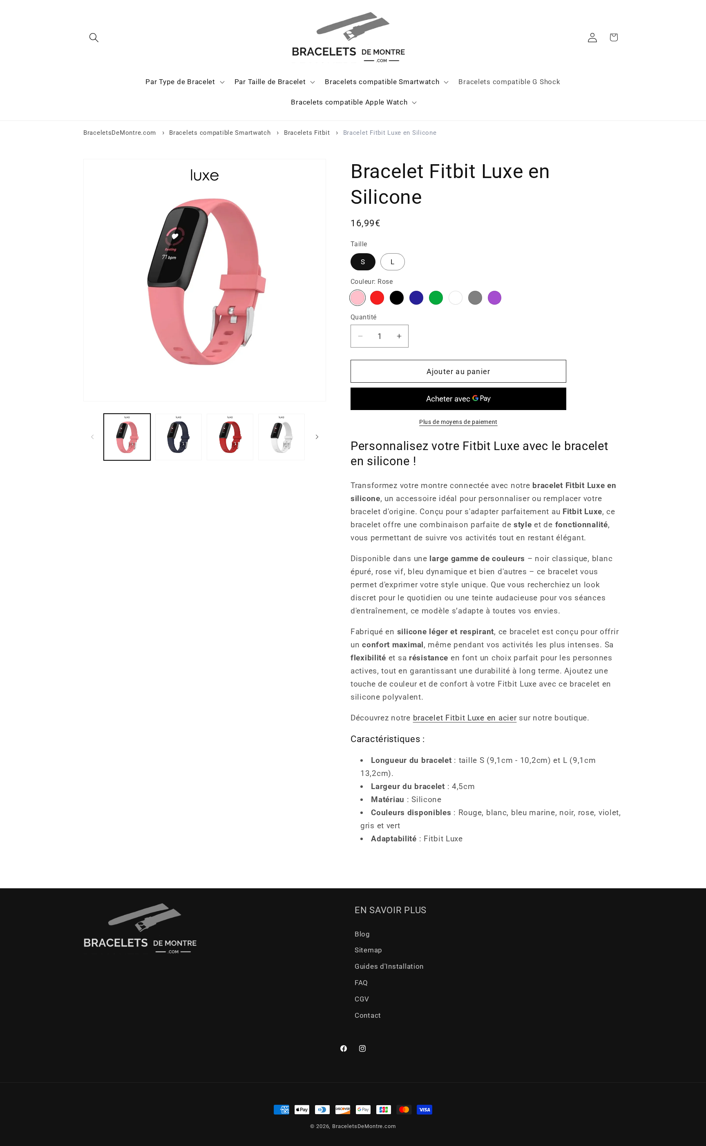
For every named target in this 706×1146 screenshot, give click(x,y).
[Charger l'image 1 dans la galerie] (127, 437)
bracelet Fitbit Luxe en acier (465, 717)
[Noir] (397, 298)
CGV (362, 999)
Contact (368, 1016)
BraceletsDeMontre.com (119, 132)
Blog (362, 934)
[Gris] (475, 298)
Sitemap (368, 950)
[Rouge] (377, 298)
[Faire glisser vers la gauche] (92, 437)
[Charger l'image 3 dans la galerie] (230, 437)
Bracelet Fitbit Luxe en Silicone (390, 132)
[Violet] (495, 298)
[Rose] (357, 298)
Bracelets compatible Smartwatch (219, 132)
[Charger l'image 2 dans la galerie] (178, 437)
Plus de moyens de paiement (458, 421)
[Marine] (416, 298)
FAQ (361, 983)
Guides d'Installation (389, 967)
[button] (94, 37)
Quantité (364, 317)
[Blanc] (455, 298)
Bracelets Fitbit (307, 132)
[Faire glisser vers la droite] (317, 437)
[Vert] (436, 298)
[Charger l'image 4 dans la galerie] (281, 437)
